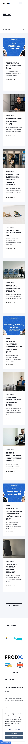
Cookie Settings (5, 742)
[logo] (14, 661)
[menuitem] (6, 680)
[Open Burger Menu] (24, 3)
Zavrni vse (14, 737)
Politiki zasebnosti (8, 707)
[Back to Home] (7, 3)
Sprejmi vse (14, 733)
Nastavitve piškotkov (14, 729)
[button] (14, 605)
